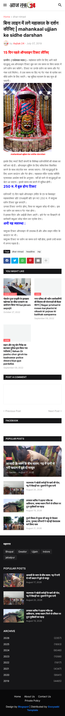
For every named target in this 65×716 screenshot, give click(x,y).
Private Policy (32, 700)
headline (30, 251)
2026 (32, 637)
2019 (32, 680)
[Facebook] (6, 261)
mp (39, 251)
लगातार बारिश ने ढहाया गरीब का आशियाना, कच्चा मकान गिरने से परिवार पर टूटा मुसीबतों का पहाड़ (43, 503)
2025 (32, 644)
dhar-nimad (19, 17)
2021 (32, 668)
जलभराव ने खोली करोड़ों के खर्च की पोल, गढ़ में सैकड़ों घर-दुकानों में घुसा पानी (43, 484)
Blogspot (23, 706)
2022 (32, 662)
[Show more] (45, 261)
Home (6, 17)
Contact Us (44, 696)
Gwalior (22, 551)
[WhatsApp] (22, 261)
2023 (32, 656)
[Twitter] (14, 261)
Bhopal (9, 551)
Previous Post (13, 410)
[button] (5, 5)
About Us (29, 696)
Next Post (54, 410)
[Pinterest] (30, 261)
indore (46, 551)
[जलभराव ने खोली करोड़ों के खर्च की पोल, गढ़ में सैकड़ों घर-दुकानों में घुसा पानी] (13, 488)
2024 (32, 650)
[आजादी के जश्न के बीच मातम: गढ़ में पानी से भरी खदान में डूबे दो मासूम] (13, 580)
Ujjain (35, 551)
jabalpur (10, 557)
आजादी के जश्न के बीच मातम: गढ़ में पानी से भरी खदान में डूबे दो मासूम (43, 577)
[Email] (38, 261)
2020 (32, 674)
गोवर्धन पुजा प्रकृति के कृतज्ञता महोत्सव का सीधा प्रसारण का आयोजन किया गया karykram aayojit (17, 303)
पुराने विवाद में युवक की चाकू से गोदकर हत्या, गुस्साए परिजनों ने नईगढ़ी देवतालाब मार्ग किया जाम (43, 521)
